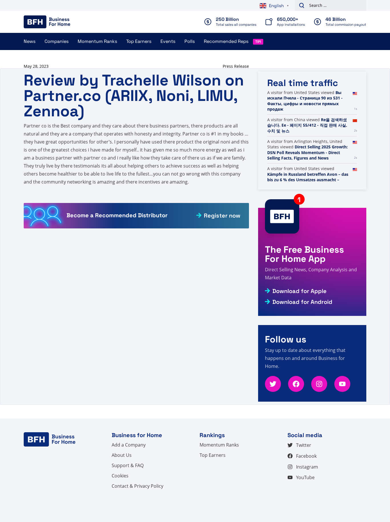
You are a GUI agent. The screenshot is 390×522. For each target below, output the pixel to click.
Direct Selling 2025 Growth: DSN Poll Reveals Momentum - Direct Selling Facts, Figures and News (307, 152)
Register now (222, 215)
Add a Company (129, 445)
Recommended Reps (226, 41)
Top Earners (138, 41)
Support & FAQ (128, 465)
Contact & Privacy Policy (137, 486)
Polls (189, 41)
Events (167, 41)
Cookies (120, 476)
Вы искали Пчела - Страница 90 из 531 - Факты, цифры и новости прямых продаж (305, 101)
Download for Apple (299, 291)
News (29, 41)
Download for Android (302, 302)
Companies (57, 41)
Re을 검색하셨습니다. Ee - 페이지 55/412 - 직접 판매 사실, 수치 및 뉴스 (307, 125)
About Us (122, 455)
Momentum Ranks (97, 41)
